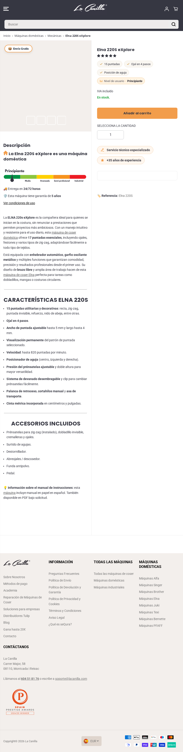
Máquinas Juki (149, 605)
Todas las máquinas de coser (114, 573)
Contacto (9, 636)
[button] (6, 9)
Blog (6, 622)
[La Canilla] (90, 9)
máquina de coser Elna (19, 275)
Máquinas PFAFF (151, 625)
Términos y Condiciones (65, 610)
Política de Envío (60, 580)
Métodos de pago (15, 584)
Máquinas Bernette (152, 619)
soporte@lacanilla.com (71, 678)
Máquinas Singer (150, 585)
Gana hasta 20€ (14, 629)
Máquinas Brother (151, 592)
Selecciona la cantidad (116, 125)
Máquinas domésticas (29, 36)
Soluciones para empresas (21, 609)
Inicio (6, 36)
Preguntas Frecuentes (64, 573)
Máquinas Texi (149, 612)
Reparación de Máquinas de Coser (22, 600)
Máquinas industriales (109, 587)
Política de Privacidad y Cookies (65, 601)
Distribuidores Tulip (16, 616)
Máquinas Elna (149, 598)
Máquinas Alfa (149, 578)
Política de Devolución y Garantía (65, 590)
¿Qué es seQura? (60, 624)
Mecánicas (54, 36)
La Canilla (31, 741)
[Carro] (176, 9)
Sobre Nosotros (14, 577)
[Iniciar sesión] (167, 9)
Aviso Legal (56, 617)
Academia (10, 590)
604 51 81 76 (30, 678)
